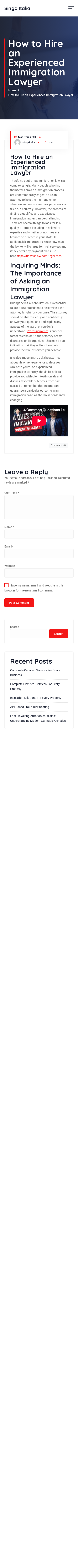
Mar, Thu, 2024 (26, 137)
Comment (11, 492)
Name (9, 527)
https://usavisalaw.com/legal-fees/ (39, 256)
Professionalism (37, 331)
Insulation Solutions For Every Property (36, 697)
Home (12, 90)
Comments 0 (58, 445)
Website (9, 566)
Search (14, 627)
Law (50, 142)
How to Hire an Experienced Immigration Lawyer (40, 95)
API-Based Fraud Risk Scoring (29, 707)
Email (9, 546)
